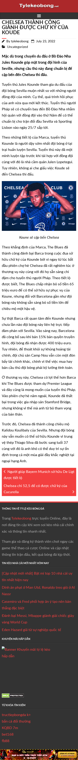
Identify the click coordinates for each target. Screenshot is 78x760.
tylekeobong (19, 41)
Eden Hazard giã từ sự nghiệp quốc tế (31, 630)
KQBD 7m (10, 728)
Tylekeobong (21, 518)
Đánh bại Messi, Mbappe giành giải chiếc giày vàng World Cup (38, 619)
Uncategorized (17, 47)
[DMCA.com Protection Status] (13, 696)
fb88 (5, 741)
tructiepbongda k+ (16, 715)
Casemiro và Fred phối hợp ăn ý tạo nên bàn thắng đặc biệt (36, 605)
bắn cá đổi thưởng (16, 721)
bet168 (8, 734)
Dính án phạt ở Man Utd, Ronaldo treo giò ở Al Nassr (38, 591)
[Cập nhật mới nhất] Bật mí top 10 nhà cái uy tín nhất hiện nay (37, 577)
